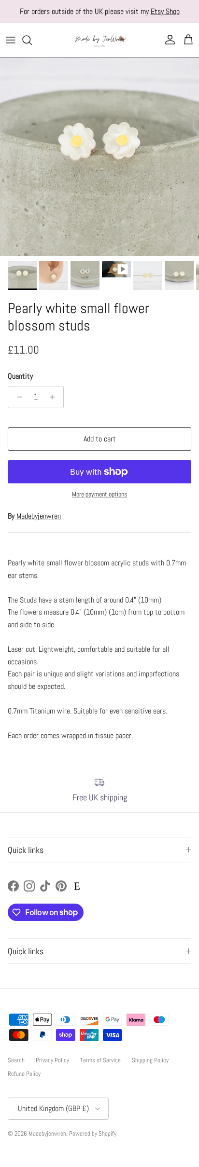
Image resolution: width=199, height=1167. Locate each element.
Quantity (20, 376)
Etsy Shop (165, 11)
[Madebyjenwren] (99, 40)
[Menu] (10, 40)
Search (16, 1060)
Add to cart (100, 439)
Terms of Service (100, 1060)
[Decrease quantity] (16, 397)
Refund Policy (24, 1074)
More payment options (99, 494)
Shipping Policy (150, 1060)
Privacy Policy (52, 1060)
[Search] (32, 40)
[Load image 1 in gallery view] (99, 156)
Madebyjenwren (38, 516)
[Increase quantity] (54, 397)
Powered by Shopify (92, 1133)
